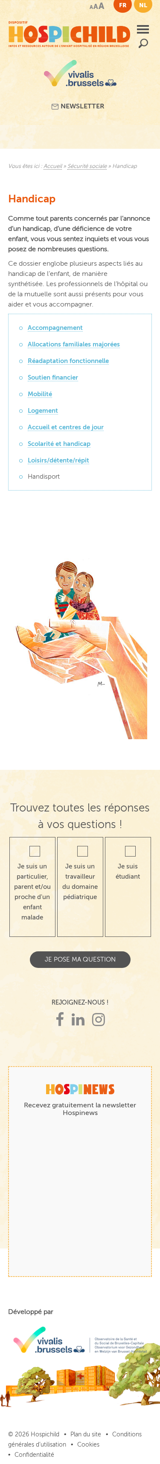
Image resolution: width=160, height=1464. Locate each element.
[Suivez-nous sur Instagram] (98, 1020)
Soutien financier (53, 377)
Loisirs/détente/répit (58, 460)
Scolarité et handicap (59, 443)
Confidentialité (34, 1455)
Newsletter (82, 106)
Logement (43, 410)
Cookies (88, 1444)
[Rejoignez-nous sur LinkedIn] (78, 1020)
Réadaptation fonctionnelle (68, 360)
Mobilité (40, 393)
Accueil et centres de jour (66, 427)
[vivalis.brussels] (80, 76)
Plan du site (85, 1434)
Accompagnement (55, 327)
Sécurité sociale (87, 166)
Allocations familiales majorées (74, 344)
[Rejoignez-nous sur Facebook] (59, 1020)
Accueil (53, 166)
